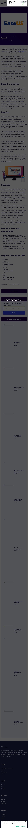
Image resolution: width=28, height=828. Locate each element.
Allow (18, 826)
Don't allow (23, 826)
